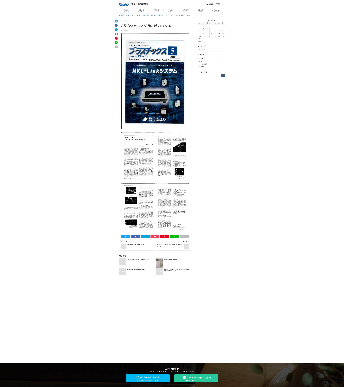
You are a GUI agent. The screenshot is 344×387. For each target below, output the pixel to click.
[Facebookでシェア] (116, 25)
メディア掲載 (211, 64)
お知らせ (125, 21)
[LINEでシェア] (116, 42)
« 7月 (199, 41)
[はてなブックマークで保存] (116, 29)
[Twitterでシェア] (116, 21)
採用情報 (211, 67)
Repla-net (211, 58)
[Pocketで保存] (116, 34)
